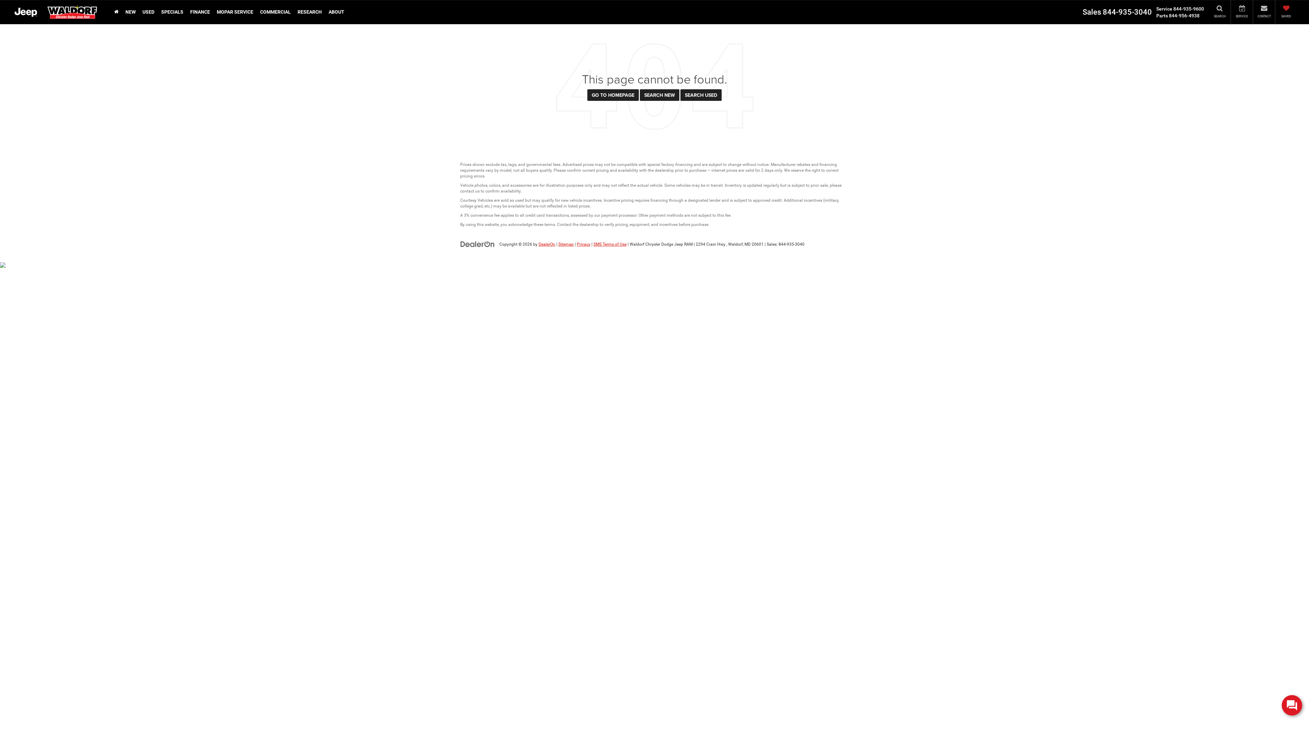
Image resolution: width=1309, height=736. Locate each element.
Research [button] (310, 12)
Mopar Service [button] (235, 12)
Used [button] (148, 12)
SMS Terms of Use (610, 244)
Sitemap (566, 244)
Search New (659, 95)
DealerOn (547, 244)
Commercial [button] (275, 12)
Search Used (701, 95)
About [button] (336, 12)
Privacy (583, 244)
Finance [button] (200, 12)
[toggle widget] (1292, 705)
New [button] (130, 12)
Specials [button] (172, 12)
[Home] (116, 12)
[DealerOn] (477, 244)
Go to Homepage (613, 95)
